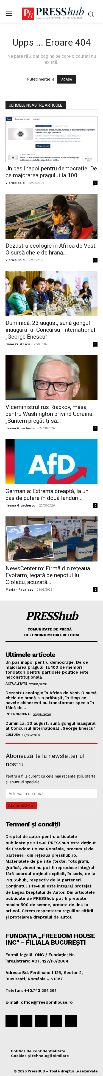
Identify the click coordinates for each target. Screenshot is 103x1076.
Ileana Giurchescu (20, 428)
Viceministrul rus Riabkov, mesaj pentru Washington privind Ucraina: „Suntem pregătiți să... (49, 414)
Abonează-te (20, 805)
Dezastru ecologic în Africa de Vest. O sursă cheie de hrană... (51, 249)
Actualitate (16, 683)
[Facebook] (11, 1021)
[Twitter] (56, 1021)
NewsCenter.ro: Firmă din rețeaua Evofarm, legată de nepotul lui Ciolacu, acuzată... (47, 575)
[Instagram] (26, 1021)
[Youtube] (71, 1021)
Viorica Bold (15, 183)
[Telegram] (41, 1021)
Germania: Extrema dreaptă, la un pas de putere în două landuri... (46, 494)
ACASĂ (66, 79)
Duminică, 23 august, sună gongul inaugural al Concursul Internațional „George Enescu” (50, 330)
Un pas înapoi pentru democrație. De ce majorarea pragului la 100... (51, 172)
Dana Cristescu (17, 344)
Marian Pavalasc (19, 589)
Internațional (18, 714)
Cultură (12, 735)
